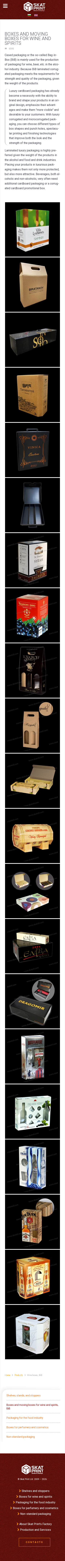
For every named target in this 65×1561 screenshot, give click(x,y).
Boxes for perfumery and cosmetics (27, 1427)
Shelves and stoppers (35, 1491)
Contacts (34, 1542)
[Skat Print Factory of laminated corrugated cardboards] (33, 7)
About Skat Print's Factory (35, 1524)
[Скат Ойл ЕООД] (32, 1469)
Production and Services (35, 1529)
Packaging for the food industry (24, 1417)
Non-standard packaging (20, 1436)
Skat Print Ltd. (27, 1479)
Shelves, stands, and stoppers (23, 1395)
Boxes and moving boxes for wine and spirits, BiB (32, 1406)
